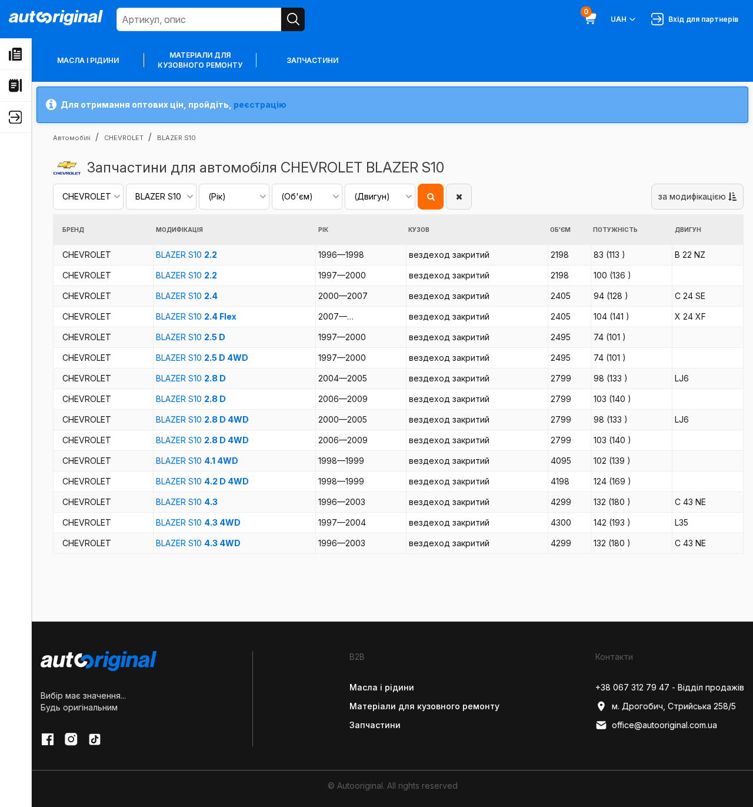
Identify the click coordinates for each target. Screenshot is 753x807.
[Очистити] (459, 197)
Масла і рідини (88, 60)
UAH (619, 19)
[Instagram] (71, 739)
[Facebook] (48, 739)
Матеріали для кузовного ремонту (200, 60)
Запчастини (312, 60)
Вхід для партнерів (701, 19)
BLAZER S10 (186, 255)
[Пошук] (293, 19)
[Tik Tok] (95, 739)
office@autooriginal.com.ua (664, 725)
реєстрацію (260, 104)
